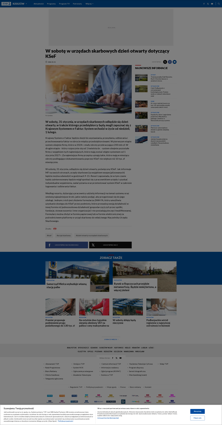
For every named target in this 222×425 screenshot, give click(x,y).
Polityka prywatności (65, 421)
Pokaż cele (197, 418)
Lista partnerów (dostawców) (108, 418)
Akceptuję (197, 411)
